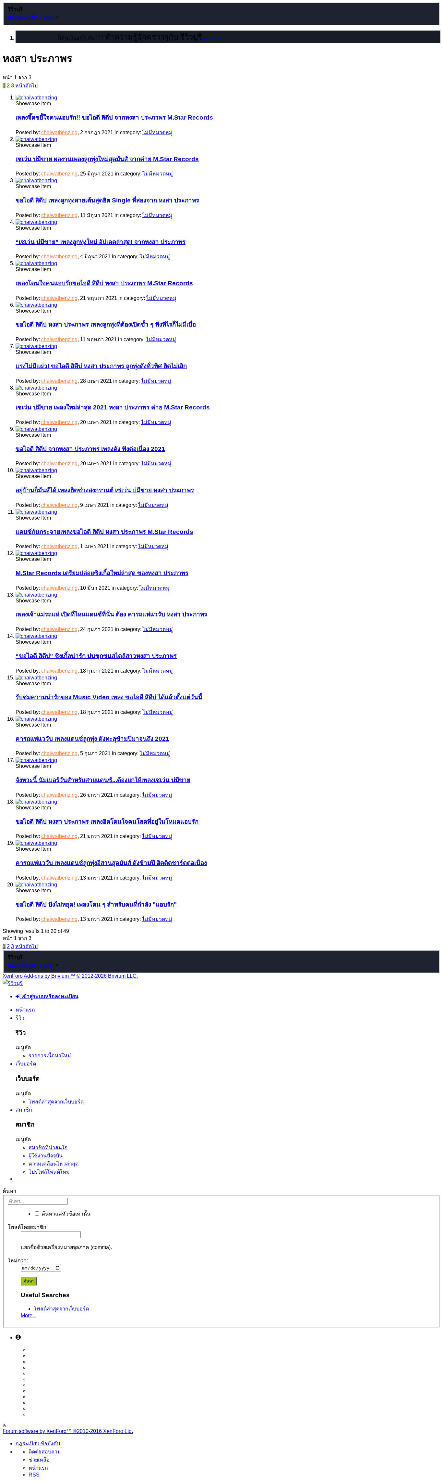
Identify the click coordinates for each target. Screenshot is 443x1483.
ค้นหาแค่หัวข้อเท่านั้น (65, 1214)
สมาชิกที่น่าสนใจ (48, 1147)
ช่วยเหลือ (39, 1460)
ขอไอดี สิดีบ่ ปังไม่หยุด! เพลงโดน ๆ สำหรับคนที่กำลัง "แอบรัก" (96, 904)
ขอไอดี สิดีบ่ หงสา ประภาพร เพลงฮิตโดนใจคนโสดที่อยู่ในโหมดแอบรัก (107, 821)
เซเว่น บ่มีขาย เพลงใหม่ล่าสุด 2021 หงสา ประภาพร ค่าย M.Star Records (113, 407)
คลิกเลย (212, 38)
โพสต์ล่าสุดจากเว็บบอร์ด (56, 1101)
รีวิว (20, 1018)
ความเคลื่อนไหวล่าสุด (53, 1164)
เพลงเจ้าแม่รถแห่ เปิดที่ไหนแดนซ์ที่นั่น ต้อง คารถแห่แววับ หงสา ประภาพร (111, 614)
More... (28, 1315)
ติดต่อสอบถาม (45, 1451)
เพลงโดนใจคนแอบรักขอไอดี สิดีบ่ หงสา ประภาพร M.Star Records (104, 283)
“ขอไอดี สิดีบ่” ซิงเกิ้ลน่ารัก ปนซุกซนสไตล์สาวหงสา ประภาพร (96, 655)
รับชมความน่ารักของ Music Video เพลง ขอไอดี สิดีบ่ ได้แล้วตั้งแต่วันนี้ (109, 697)
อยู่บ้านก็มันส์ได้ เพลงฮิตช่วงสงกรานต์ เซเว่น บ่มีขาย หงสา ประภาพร (105, 490)
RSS (34, 1474)
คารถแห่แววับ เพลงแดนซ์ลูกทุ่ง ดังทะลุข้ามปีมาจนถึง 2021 (92, 738)
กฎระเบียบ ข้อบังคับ (38, 1443)
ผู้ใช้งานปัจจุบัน (46, 1155)
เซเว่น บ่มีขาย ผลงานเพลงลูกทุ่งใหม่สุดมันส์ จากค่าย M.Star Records (107, 159)
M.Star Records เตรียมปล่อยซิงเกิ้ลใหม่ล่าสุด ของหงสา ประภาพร (102, 573)
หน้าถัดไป (26, 85)
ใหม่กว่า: (18, 1260)
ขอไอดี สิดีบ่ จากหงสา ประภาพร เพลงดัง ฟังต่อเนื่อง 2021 (90, 448)
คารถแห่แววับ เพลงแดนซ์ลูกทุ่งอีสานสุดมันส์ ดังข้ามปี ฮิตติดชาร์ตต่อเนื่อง (111, 862)
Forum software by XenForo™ (68, 1431)
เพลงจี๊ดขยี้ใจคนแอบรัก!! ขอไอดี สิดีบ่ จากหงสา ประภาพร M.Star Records (114, 117)
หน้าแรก (25, 1009)
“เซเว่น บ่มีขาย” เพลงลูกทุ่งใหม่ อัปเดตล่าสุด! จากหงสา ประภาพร (101, 242)
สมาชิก (24, 1110)
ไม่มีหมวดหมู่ (157, 132)
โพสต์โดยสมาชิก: (28, 1227)
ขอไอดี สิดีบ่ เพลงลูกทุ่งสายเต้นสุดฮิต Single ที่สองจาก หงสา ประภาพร (107, 200)
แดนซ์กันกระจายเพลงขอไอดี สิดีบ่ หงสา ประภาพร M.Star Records (104, 531)
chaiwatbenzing (59, 132)
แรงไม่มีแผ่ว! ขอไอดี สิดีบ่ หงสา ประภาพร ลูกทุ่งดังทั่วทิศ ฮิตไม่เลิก (101, 366)
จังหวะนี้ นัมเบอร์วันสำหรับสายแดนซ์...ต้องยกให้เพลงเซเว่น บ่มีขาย (103, 780)
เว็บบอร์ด (26, 1063)
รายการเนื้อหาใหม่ (50, 1055)
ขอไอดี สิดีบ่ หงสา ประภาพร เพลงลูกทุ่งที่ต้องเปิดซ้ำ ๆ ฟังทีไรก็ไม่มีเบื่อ (106, 324)
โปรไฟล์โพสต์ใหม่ (49, 1172)
